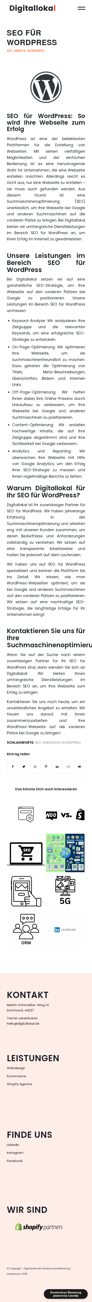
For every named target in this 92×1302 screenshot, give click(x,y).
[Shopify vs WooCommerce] (65, 814)
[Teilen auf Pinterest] (46, 766)
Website (20, 51)
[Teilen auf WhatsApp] (35, 766)
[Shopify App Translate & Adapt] (65, 853)
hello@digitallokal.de (23, 1023)
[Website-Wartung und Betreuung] (26, 814)
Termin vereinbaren (22, 1018)
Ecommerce (16, 1076)
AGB (24, 1273)
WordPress (54, 116)
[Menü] (79, 8)
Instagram (15, 1152)
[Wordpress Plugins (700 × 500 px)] (46, 87)
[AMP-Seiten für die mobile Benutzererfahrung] (26, 891)
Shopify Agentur (19, 1084)
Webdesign (16, 1068)
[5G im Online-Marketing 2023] (65, 891)
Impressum (14, 1273)
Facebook (14, 1161)
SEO (9, 51)
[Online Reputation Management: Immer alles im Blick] (26, 930)
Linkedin (13, 1144)
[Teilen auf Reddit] (68, 766)
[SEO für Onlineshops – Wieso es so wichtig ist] (26, 853)
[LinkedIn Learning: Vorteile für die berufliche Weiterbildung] (65, 930)
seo (38, 742)
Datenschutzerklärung (56, 1268)
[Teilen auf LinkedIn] (57, 766)
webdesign (51, 742)
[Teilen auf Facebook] (12, 766)
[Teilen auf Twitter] (23, 766)
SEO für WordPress (32, 37)
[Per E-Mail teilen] (79, 766)
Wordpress (36, 51)
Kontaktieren (28, 630)
